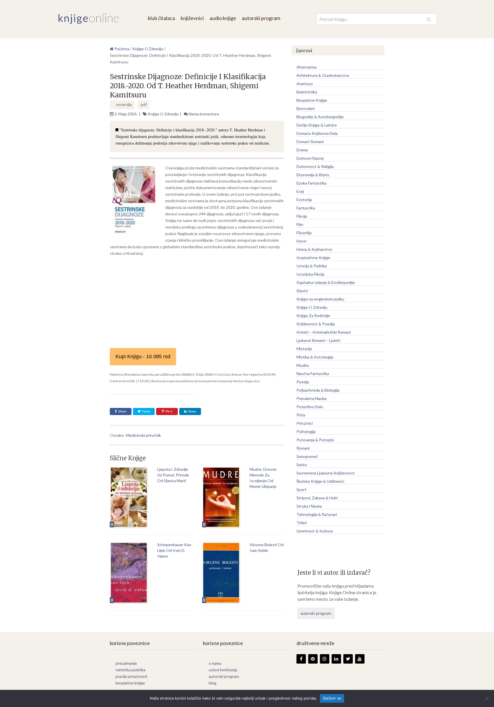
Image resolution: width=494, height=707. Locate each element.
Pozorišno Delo (309, 406)
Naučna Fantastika (312, 373)
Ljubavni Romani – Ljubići (318, 340)
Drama (302, 149)
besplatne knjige (130, 682)
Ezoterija (304, 199)
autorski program (261, 18)
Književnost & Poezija (315, 323)
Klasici (302, 290)
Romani (303, 448)
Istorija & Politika (311, 265)
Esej (300, 191)
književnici (192, 18)
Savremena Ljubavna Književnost (325, 472)
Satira (301, 464)
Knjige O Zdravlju (163, 113)
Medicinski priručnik (143, 435)
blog (212, 682)
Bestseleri (305, 108)
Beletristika (306, 91)
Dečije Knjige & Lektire (316, 125)
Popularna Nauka (311, 398)
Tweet (145, 411)
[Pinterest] (313, 659)
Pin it (169, 411)
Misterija (304, 348)
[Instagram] (324, 659)
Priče (300, 414)
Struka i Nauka (309, 506)
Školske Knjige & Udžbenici (320, 481)
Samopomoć (307, 456)
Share (122, 411)
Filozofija (304, 232)
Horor (301, 241)
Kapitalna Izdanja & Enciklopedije (325, 282)
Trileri (301, 522)
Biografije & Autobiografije (320, 116)
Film (299, 224)
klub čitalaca (161, 18)
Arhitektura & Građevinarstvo (322, 75)
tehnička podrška (130, 669)
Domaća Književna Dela (317, 133)
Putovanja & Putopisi (315, 439)
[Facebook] (301, 659)
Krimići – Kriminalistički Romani (323, 332)
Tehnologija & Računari (316, 514)
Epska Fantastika (311, 183)
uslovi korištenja (223, 669)
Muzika (302, 365)
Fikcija (301, 216)
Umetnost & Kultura (314, 530)
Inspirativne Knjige (313, 257)
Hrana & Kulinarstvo (314, 249)
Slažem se (332, 698)
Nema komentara (204, 113)
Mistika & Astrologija (314, 356)
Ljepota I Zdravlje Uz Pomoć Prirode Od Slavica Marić (173, 475)
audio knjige (223, 18)
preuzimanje (126, 663)
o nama (215, 663)
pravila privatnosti (131, 676)
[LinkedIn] (336, 659)
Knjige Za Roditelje (313, 315)
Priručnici (304, 423)
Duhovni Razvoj (310, 158)
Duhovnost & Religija (315, 166)
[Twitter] (348, 659)
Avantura (304, 83)
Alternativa (306, 67)
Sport (301, 489)
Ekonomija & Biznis (312, 174)
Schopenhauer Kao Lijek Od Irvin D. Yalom (174, 550)
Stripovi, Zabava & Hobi (317, 497)
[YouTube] (359, 659)
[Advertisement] (197, 302)
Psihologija (306, 431)
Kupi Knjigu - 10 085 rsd (142, 356)
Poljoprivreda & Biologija (317, 390)
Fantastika (305, 207)
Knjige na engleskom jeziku (320, 299)
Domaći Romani (310, 141)
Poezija (302, 381)
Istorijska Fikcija (310, 274)
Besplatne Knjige (311, 100)
